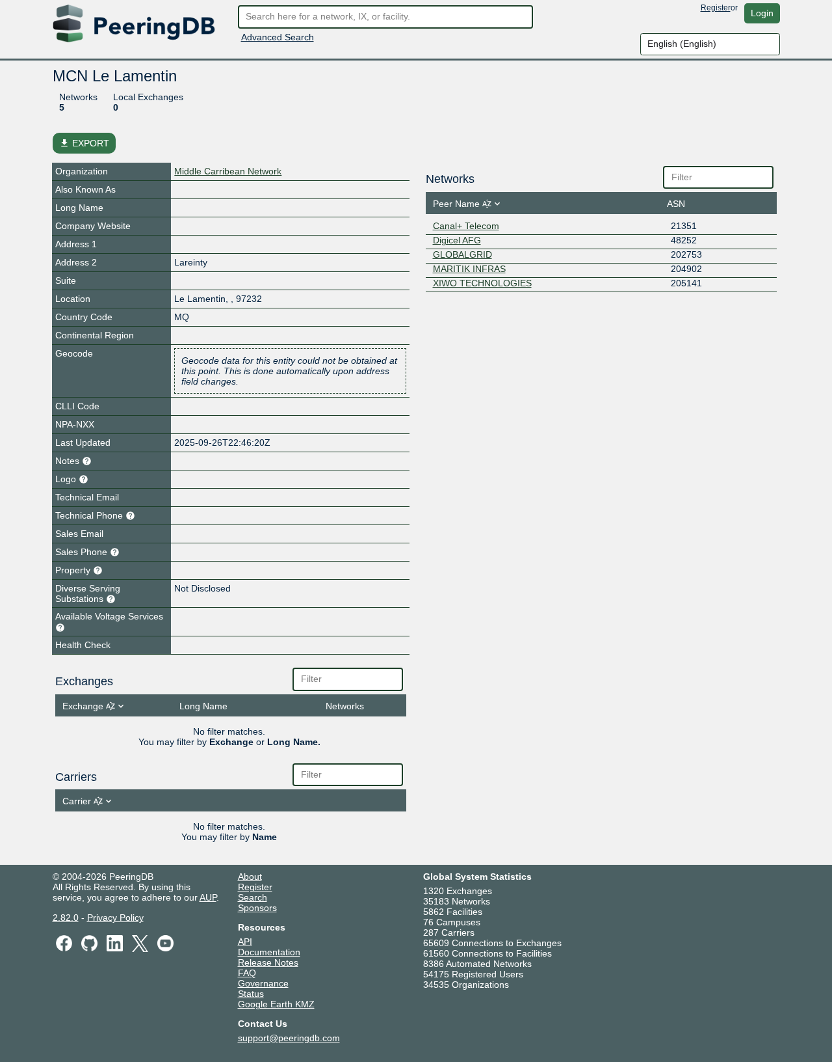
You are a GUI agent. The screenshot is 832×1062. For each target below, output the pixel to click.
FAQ (247, 973)
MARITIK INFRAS (469, 269)
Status (251, 993)
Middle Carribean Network (227, 171)
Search (252, 897)
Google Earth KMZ (276, 1004)
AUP (208, 897)
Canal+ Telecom (466, 226)
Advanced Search (277, 37)
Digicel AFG (457, 240)
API (245, 941)
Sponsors (257, 908)
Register (716, 7)
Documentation (269, 952)
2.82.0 (66, 917)
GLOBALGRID (462, 254)
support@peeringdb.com (289, 1038)
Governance (263, 983)
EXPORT (84, 143)
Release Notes (268, 962)
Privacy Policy (115, 917)
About (250, 876)
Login (762, 13)
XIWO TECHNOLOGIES (482, 283)
